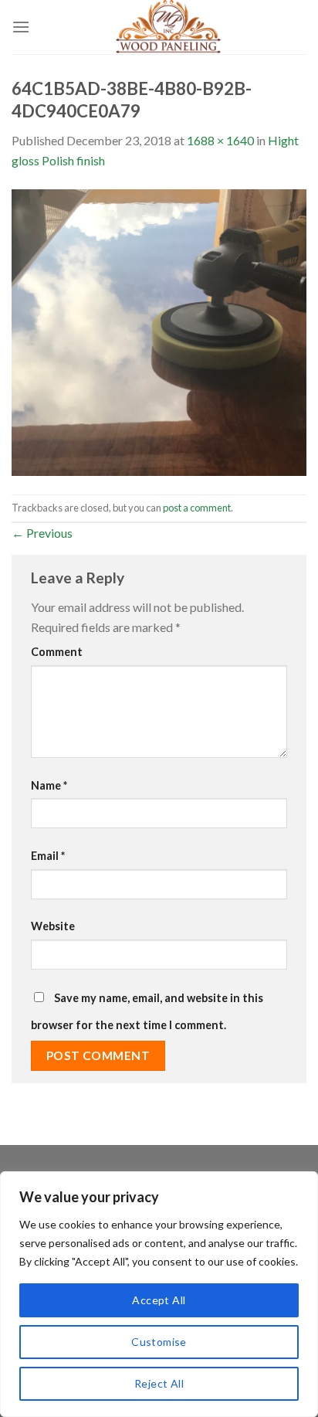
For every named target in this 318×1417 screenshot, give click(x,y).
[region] (159, 1294)
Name (49, 785)
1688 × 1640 (220, 140)
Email (48, 855)
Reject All (159, 1383)
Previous (42, 532)
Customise (159, 1341)
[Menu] (21, 27)
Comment (57, 651)
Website (53, 926)
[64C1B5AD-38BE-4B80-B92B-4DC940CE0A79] (159, 330)
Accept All (158, 1300)
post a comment (197, 507)
